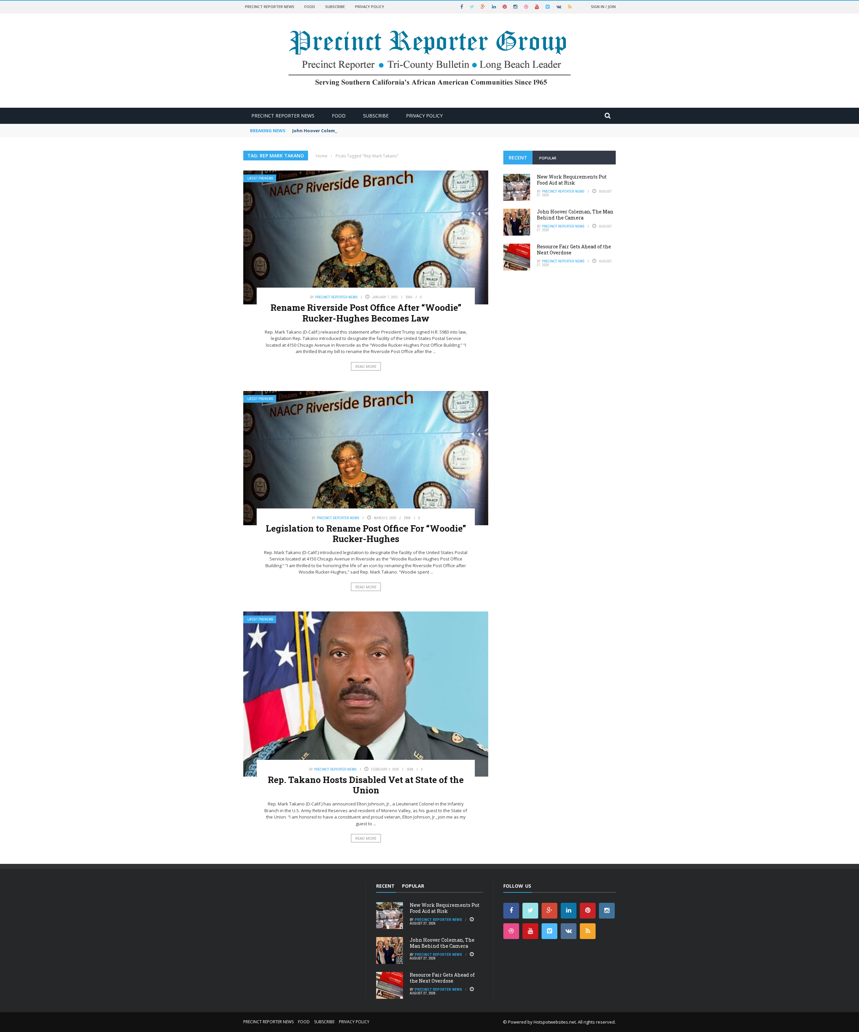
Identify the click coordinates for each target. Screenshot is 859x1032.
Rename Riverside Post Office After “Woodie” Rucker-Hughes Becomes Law (365, 313)
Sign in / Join (603, 6)
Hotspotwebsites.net (555, 1022)
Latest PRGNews (260, 178)
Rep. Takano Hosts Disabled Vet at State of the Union (366, 785)
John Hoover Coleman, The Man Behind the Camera (349, 131)
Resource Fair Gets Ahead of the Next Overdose (574, 249)
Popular (547, 157)
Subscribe (335, 6)
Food (309, 6)
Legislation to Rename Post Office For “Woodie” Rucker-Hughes (366, 533)
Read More (365, 366)
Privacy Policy (369, 6)
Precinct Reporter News (269, 6)
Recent (518, 157)
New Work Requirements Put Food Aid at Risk (572, 180)
